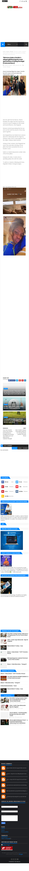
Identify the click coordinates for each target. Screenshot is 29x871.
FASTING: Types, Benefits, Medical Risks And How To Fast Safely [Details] (13, 407)
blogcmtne (8, 766)
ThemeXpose (17, 861)
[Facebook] (11, 859)
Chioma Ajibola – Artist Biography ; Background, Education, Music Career (18, 714)
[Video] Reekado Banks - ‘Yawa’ (9, 686)
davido (7, 51)
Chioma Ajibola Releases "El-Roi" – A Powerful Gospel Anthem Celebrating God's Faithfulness (19, 721)
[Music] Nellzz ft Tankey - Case (15, 646)
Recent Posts (7, 695)
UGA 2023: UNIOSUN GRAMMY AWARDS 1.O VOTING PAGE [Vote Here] (17, 677)
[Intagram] (13, 859)
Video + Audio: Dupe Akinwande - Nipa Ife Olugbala (17, 640)
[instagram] (26, 1)
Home (4, 51)
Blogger (21, 854)
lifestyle (11, 51)
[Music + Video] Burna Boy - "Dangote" (17, 664)
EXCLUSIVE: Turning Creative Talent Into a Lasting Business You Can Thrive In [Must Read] (17, 635)
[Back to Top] (18, 859)
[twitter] (22, 1)
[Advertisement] (14, 26)
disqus (19, 448)
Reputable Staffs (21, 695)
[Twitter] (16, 859)
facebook (25, 448)
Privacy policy (4, 832)
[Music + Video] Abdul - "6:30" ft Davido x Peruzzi (17, 652)
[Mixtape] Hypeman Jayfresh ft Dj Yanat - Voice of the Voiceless (17, 658)
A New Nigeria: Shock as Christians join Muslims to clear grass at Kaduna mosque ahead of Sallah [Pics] (14, 421)
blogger (15, 448)
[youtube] (24, 1)
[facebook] (20, 1)
